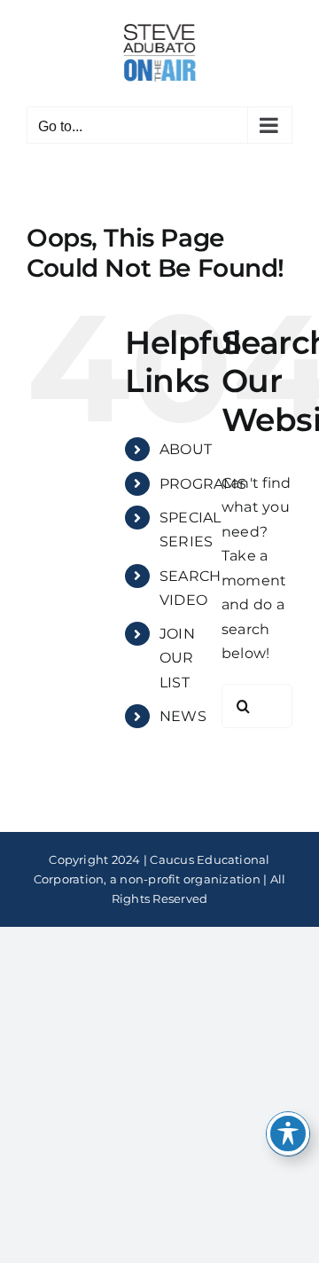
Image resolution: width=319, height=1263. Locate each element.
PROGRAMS (203, 483)
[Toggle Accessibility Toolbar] (288, 1133)
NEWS (183, 716)
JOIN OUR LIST (177, 657)
